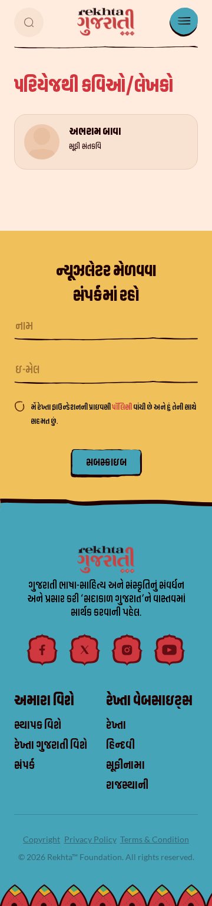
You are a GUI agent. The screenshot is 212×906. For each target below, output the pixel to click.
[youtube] (170, 649)
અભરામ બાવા (95, 131)
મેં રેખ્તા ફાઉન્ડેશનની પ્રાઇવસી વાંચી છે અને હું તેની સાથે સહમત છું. (113, 414)
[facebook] (42, 649)
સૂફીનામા (125, 765)
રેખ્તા (116, 725)
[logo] (106, 22)
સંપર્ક (24, 765)
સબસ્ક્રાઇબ (106, 462)
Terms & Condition (154, 839)
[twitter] (85, 649)
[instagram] (127, 649)
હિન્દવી (120, 745)
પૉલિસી (122, 407)
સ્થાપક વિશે (37, 725)
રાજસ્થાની (127, 785)
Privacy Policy (90, 839)
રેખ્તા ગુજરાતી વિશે (50, 745)
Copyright (41, 839)
